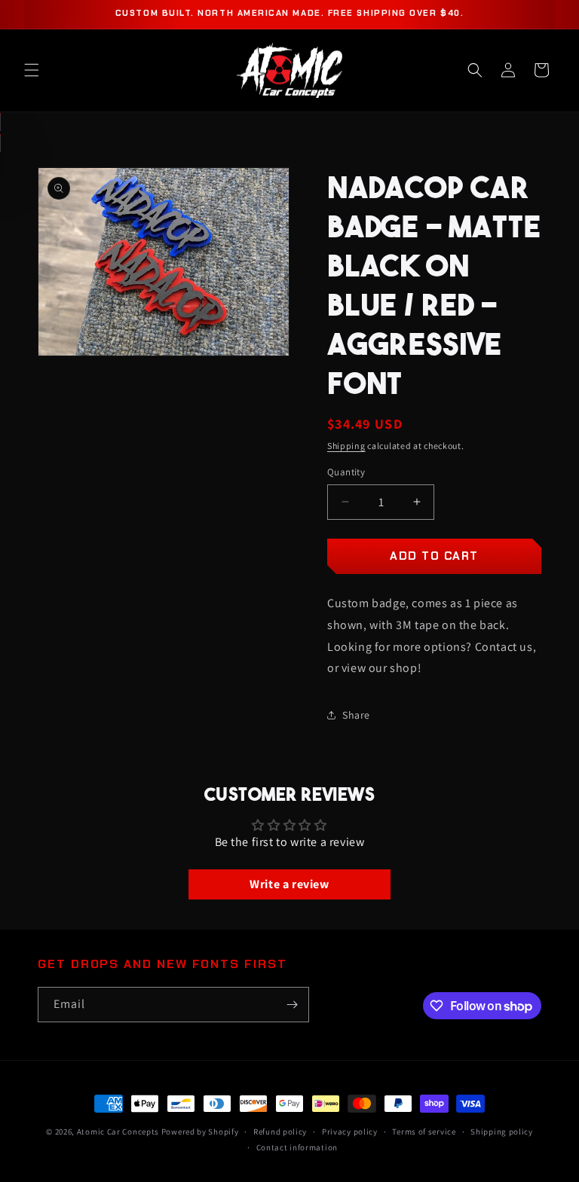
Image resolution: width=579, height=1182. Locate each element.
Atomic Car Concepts (118, 1131)
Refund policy (280, 1131)
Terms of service (423, 1131)
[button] (31, 70)
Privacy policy (350, 1131)
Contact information (297, 1147)
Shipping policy (501, 1131)
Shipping (346, 445)
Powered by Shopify (200, 1131)
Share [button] (356, 715)
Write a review (289, 884)
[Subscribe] (291, 1004)
